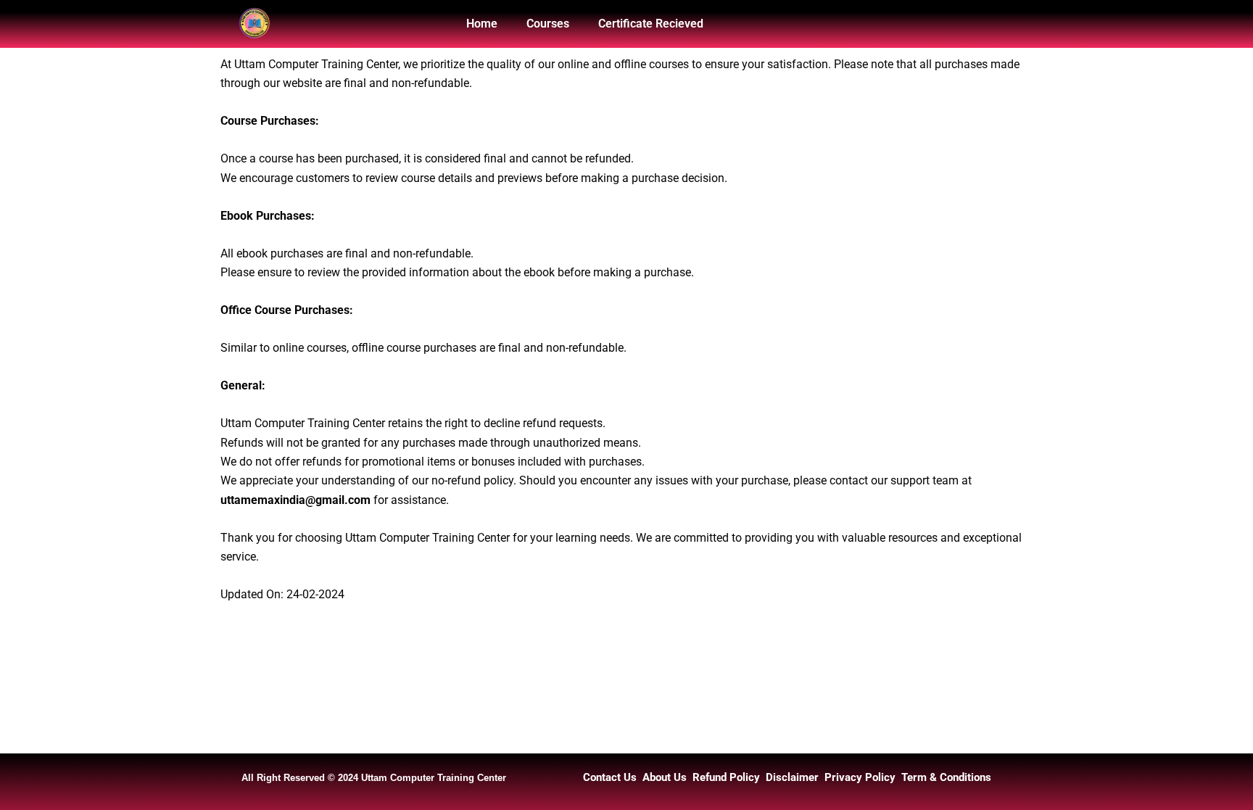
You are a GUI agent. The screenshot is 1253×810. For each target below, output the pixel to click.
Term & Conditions (946, 777)
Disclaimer (792, 777)
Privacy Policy (860, 777)
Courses (547, 23)
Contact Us (610, 777)
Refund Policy (726, 777)
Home (481, 23)
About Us (664, 777)
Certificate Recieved (650, 23)
